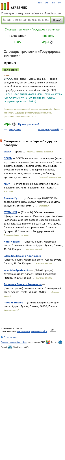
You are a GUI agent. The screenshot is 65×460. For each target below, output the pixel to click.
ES (53, 2)
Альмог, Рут (11, 198)
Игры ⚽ (47, 42)
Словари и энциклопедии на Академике (31, 13)
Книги (17, 42)
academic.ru (14, 6)
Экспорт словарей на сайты (14, 342)
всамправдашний (48, 129)
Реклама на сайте (39, 331)
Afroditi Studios (13, 302)
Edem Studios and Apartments (22, 255)
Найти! (57, 20)
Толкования (17, 35)
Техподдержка (23, 331)
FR (59, 2)
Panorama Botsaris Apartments (23, 284)
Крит (7, 183)
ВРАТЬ (8, 158)
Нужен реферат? (29, 124)
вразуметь (15, 129)
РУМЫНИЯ (10, 212)
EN (40, 2)
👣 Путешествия (8, 337)
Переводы (47, 35)
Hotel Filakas (12, 241)
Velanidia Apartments (17, 270)
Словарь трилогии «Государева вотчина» (32, 29)
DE (46, 2)
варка (7, 151)
